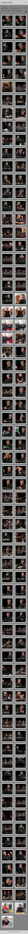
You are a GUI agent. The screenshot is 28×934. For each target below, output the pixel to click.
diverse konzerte (15, 8)
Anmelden (1, 933)
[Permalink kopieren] (26, 8)
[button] (26, 10)
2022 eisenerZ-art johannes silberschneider (13, 10)
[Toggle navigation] (26, 2)
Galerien (5, 8)
